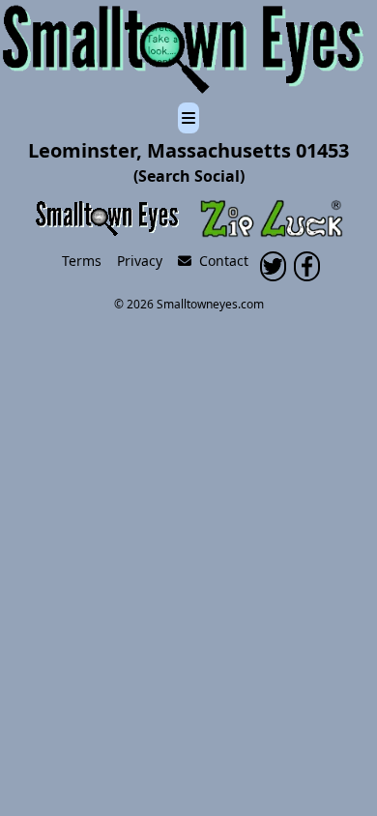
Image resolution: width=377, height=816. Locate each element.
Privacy (139, 260)
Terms (82, 260)
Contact (219, 260)
